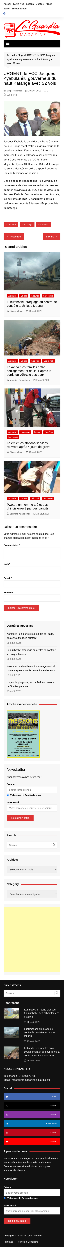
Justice (40, 4)
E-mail (8, 578)
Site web (8, 592)
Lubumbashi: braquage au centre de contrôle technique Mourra (31, 652)
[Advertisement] (32, 939)
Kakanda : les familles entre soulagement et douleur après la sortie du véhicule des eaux (29, 370)
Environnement (19, 8)
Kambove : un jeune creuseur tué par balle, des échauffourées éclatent (30, 636)
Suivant (50, 236)
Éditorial (30, 4)
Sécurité (35, 296)
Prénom (11, 784)
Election (12, 224)
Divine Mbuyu (16, 311)
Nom (7, 564)
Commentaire (12, 545)
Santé (6, 8)
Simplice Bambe (14, 90)
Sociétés (35, 361)
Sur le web (18, 4)
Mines (49, 4)
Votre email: (13, 802)
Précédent (15, 236)
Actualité (12, 296)
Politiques (8, 1242)
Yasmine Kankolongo (20, 380)
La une (24, 296)
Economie (25, 432)
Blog (20, 55)
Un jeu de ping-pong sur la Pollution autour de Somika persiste (30, 684)
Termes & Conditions (27, 1242)
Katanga (28, 224)
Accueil (7, 4)
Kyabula (44, 224)
